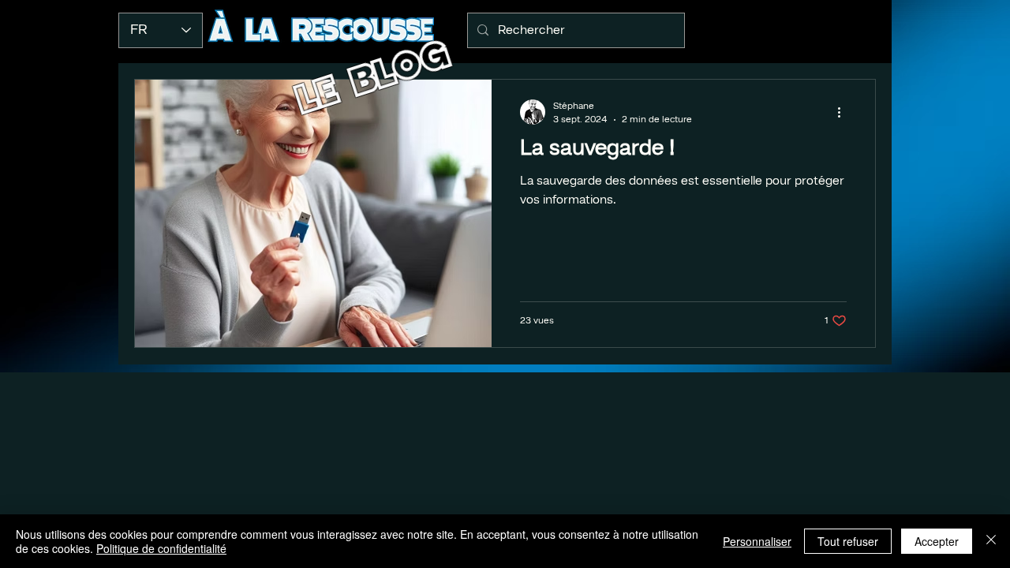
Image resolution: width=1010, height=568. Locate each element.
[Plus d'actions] (844, 112)
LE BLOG (373, 76)
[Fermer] (991, 541)
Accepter (937, 541)
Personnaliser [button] (757, 541)
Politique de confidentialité (161, 548)
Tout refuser (847, 541)
